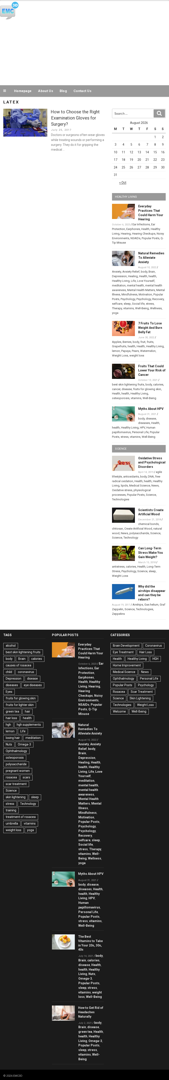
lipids (124, 485)
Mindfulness (129, 294)
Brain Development (126, 645)
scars (26, 777)
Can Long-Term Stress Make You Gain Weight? (150, 552)
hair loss (11, 718)
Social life (138, 303)
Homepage (22, 91)
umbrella (12, 823)
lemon (116, 351)
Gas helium (151, 604)
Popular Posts (150, 238)
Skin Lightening (140, 698)
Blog (63, 91)
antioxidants (131, 476)
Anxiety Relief (131, 271)
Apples (116, 342)
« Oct (122, 182)
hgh (8, 724)
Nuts (9, 744)
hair (27, 711)
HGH (155, 658)
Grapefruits (119, 346)
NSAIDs (135, 238)
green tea (12, 711)
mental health (135, 285)
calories (158, 384)
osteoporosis (120, 398)
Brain (152, 271)
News (155, 485)
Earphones (133, 229)
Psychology (128, 299)
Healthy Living (121, 280)
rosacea (11, 777)
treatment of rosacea (21, 817)
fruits (150, 342)
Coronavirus (153, 645)
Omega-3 (24, 744)
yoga (115, 313)
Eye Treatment (123, 652)
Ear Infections (141, 224)
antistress (118, 566)
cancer (116, 389)
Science (151, 494)
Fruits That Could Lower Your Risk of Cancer (151, 370)
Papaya (125, 351)
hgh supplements (29, 724)
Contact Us (82, 91)
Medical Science (139, 485)
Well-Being (142, 308)
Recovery (158, 299)
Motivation (145, 294)
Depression (119, 276)
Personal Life (140, 432)
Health (145, 229)
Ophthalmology (16, 751)
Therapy (117, 308)
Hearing (126, 233)
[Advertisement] (84, 51)
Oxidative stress (122, 490)
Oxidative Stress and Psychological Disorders (151, 462)
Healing (133, 276)
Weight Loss (120, 355)
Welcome (119, 711)
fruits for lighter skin (20, 705)
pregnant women (18, 770)
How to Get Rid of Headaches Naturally (90, 1012)
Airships (137, 604)
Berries (127, 342)
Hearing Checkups (143, 233)
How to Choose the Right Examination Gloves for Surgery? (75, 118)
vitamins (128, 308)
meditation (119, 285)
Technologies (120, 499)
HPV (142, 427)
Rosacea (119, 691)
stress (150, 303)
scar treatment (16, 784)
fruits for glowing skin (147, 389)
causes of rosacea (18, 665)
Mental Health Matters (141, 290)
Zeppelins (118, 613)
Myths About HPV (150, 409)
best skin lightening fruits (128, 384)
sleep (127, 303)
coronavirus (26, 672)
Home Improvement (127, 665)
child (9, 672)
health (152, 276)
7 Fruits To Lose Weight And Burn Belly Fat (150, 328)
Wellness (156, 308)
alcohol (11, 645)
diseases (144, 423)
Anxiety (116, 271)
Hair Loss (145, 652)
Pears (135, 351)
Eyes (9, 691)
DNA (151, 476)
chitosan (117, 528)
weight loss (136, 355)
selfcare (117, 303)
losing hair (13, 738)
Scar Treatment (142, 691)
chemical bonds (148, 524)
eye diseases (33, 685)
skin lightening (16, 797)
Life (133, 280)
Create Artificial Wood (138, 528)
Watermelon (148, 351)
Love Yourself (145, 280)
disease (127, 389)
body (144, 271)
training (11, 810)
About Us (45, 91)
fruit (142, 342)
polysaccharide (139, 533)
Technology (130, 537)
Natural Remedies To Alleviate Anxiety (151, 257)
